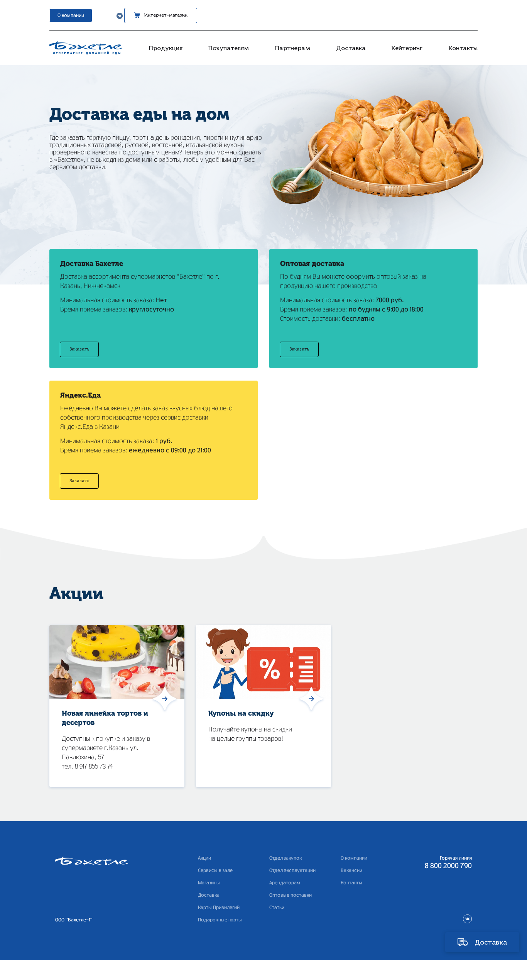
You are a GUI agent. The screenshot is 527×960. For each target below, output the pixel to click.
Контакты (463, 48)
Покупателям (228, 48)
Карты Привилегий (219, 907)
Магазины (209, 882)
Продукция (165, 48)
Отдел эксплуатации (292, 870)
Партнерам (292, 48)
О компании (70, 15)
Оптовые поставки (290, 895)
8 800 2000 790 (448, 866)
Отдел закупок (285, 858)
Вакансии (351, 870)
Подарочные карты (220, 920)
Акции (204, 858)
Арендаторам (284, 882)
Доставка (351, 48)
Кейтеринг (406, 48)
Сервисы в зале (215, 870)
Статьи (276, 907)
